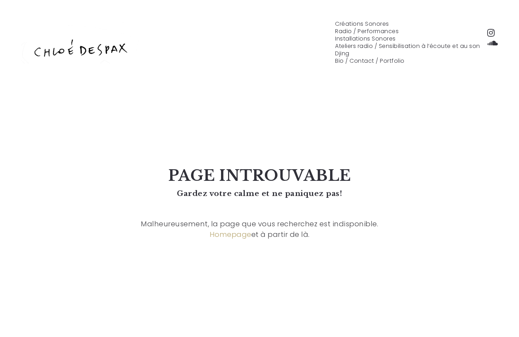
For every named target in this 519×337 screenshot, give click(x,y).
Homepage (230, 234)
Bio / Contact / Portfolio (370, 61)
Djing (342, 53)
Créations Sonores (362, 24)
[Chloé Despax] (80, 47)
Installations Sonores (365, 39)
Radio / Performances (367, 31)
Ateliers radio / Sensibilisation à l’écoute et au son (407, 46)
